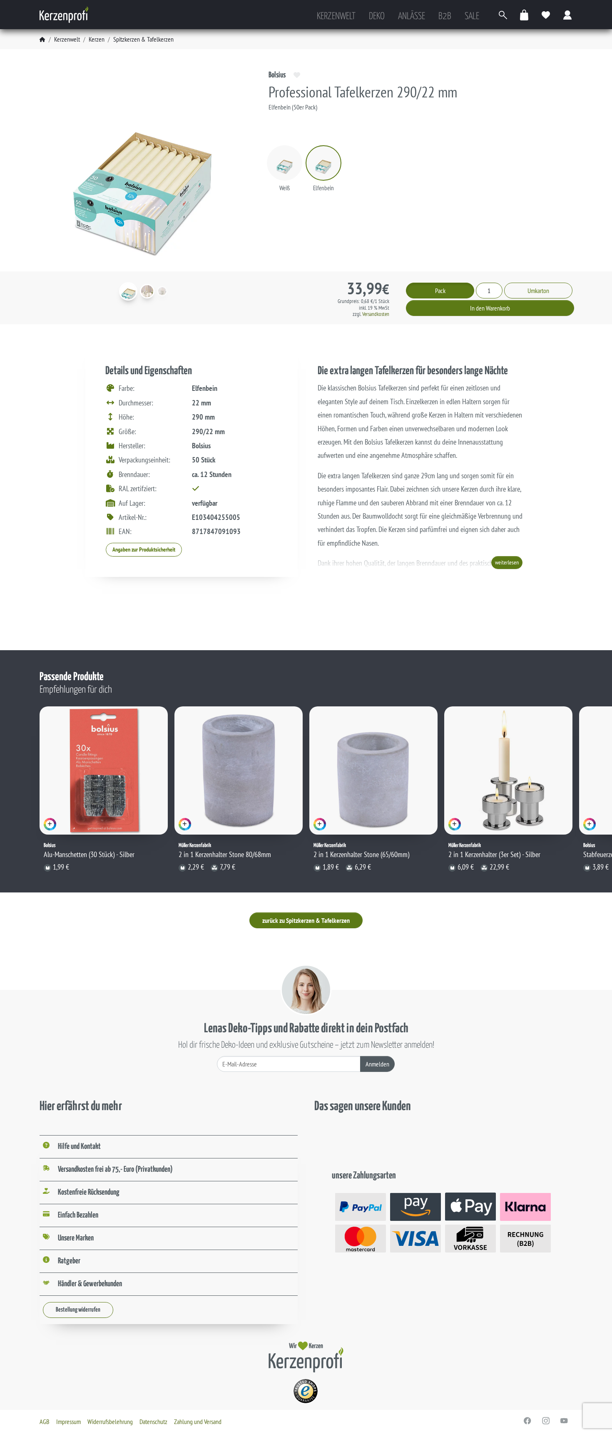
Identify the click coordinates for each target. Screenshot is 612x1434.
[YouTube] (564, 1421)
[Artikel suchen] (503, 14)
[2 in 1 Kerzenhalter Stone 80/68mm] (238, 770)
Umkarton (538, 290)
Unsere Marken (76, 1238)
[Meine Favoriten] (546, 14)
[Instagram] (545, 1421)
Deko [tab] (377, 16)
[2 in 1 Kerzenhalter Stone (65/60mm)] (373, 770)
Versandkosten (375, 314)
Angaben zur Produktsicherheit (143, 549)
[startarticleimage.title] (128, 291)
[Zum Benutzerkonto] (567, 14)
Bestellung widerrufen (78, 1310)
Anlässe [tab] (411, 16)
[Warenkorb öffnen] (524, 14)
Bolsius (277, 75)
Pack (440, 290)
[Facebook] (527, 1421)
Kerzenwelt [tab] (336, 16)
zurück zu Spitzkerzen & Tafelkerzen (306, 920)
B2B (444, 16)
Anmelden (377, 1064)
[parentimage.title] (147, 291)
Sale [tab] (472, 16)
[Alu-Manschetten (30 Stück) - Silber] (104, 770)
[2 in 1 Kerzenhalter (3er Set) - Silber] (508, 770)
